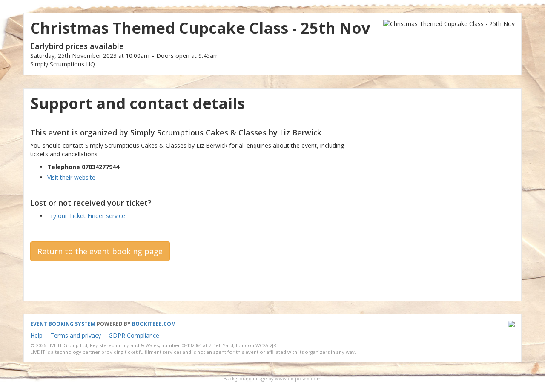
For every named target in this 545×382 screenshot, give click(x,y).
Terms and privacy (75, 335)
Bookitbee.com (154, 323)
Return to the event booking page (100, 251)
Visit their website (71, 177)
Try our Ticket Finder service (86, 216)
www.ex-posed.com (298, 378)
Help (36, 335)
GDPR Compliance (134, 335)
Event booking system (62, 323)
